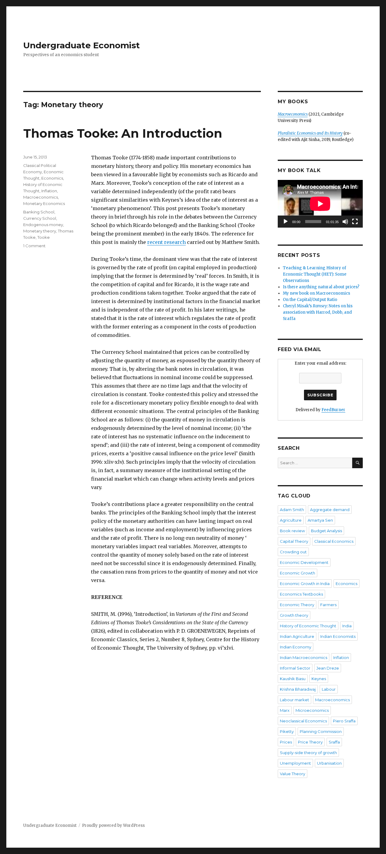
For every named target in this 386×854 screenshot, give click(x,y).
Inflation (49, 190)
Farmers (328, 604)
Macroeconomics (40, 197)
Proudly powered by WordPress (113, 825)
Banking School (38, 212)
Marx (285, 710)
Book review (292, 530)
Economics (52, 178)
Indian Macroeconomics (303, 657)
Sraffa (334, 742)
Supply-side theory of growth (308, 752)
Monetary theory (39, 231)
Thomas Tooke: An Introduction (122, 133)
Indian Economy (295, 646)
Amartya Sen (320, 520)
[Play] (286, 222)
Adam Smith (292, 509)
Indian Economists (338, 636)
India (347, 625)
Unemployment (295, 763)
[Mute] (345, 222)
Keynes (319, 678)
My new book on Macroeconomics (316, 293)
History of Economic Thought (308, 625)
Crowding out (293, 551)
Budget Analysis (326, 530)
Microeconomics (312, 710)
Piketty (287, 731)
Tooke (43, 237)
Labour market (294, 699)
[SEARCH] (357, 463)
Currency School (39, 218)
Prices (286, 742)
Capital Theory (294, 541)
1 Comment (34, 245)
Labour (329, 689)
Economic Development (304, 562)
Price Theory (310, 742)
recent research (166, 242)
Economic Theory (297, 604)
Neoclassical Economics (303, 720)
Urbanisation (329, 763)
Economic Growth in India (305, 583)
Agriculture (291, 520)
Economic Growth (297, 573)
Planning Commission (321, 731)
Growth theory (294, 615)
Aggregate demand (330, 509)
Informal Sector (295, 668)
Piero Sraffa (344, 720)
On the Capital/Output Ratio (310, 299)
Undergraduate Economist (81, 45)
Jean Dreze (327, 668)
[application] (320, 204)
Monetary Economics (44, 203)
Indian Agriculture (297, 636)
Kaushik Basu (292, 678)
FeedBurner (333, 409)
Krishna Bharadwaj (298, 689)
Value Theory (292, 773)
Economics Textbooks (301, 594)
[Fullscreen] (355, 222)
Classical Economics (333, 541)
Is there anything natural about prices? (321, 286)
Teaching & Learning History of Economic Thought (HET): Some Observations (314, 274)
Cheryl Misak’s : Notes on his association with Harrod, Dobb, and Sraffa (318, 312)
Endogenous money (43, 224)
